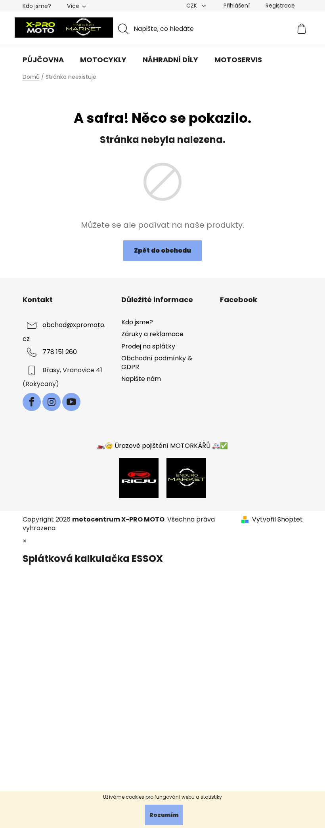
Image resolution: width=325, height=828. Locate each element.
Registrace (280, 6)
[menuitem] (43, 59)
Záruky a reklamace (152, 334)
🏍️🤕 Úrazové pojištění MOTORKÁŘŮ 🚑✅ (162, 445)
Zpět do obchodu (162, 250)
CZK (192, 6)
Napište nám (141, 378)
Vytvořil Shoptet (277, 519)
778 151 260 (59, 352)
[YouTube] (71, 402)
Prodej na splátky (148, 346)
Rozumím (164, 815)
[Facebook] (32, 402)
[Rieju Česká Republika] (139, 477)
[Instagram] (51, 402)
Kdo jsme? (37, 6)
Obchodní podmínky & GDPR (156, 362)
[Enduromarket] (186, 477)
